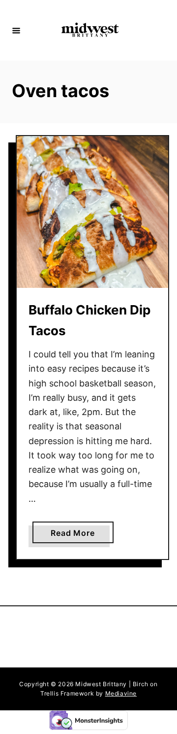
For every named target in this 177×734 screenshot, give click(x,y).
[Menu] (16, 30)
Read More (75, 535)
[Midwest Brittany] (90, 30)
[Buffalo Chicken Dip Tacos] (92, 212)
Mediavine (121, 693)
